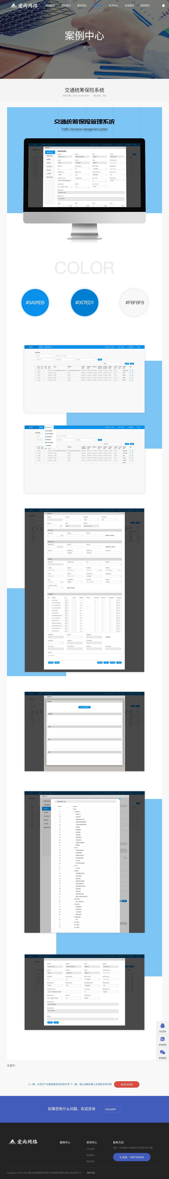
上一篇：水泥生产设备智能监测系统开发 (49, 1084)
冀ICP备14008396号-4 (71, 1172)
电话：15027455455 (133, 1157)
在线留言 (129, 5)
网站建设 (66, 5)
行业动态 (90, 1148)
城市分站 (91, 1172)
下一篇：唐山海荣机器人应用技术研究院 (91, 1084)
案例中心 (97, 5)
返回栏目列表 (127, 1084)
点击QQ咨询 (110, 1109)
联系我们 (145, 5)
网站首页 (50, 5)
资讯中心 (113, 5)
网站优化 (81, 5)
